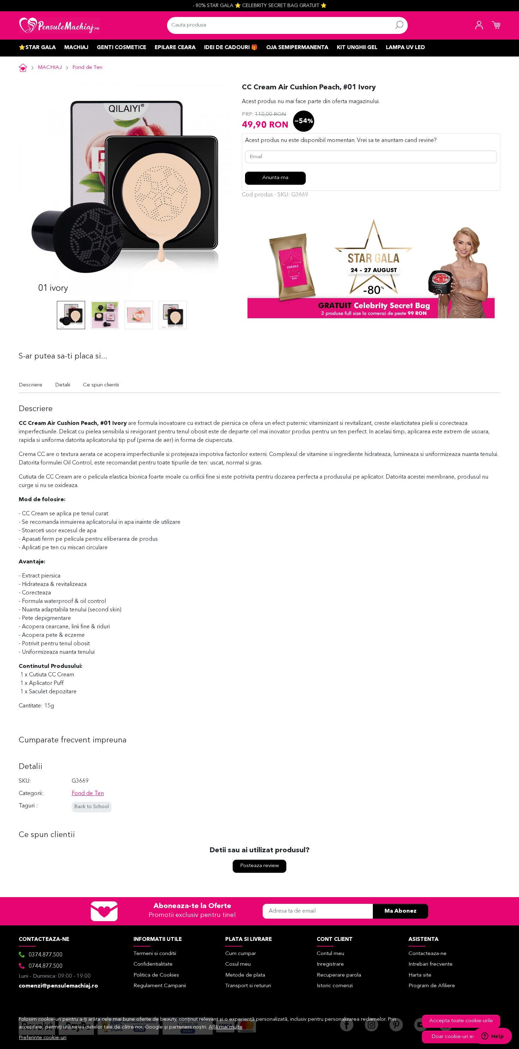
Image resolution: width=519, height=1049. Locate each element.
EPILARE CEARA (175, 48)
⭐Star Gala (37, 48)
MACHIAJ (76, 48)
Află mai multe (226, 1027)
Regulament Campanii (159, 986)
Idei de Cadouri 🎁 (231, 48)
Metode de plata (245, 975)
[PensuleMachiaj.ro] (59, 25)
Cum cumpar (240, 953)
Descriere (30, 385)
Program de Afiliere (431, 986)
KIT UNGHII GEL (357, 48)
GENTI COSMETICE (121, 48)
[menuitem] (71, 315)
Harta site (419, 975)
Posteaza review (259, 866)
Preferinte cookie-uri (42, 1038)
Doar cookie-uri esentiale (461, 1036)
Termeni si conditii (154, 953)
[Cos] (496, 25)
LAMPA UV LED (405, 48)
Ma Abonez (400, 911)
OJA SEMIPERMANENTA (297, 48)
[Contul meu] (479, 25)
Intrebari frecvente (430, 964)
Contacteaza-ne (427, 953)
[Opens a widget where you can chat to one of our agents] (492, 1036)
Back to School (91, 807)
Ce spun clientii (101, 385)
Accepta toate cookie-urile (461, 1021)
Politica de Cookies (156, 975)
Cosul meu (238, 964)
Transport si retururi (248, 986)
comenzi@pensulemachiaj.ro (58, 986)
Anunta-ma (275, 177)
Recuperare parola (339, 975)
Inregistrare (330, 964)
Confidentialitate (153, 964)
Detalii (62, 385)
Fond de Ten (87, 67)
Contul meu (330, 953)
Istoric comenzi (335, 986)
